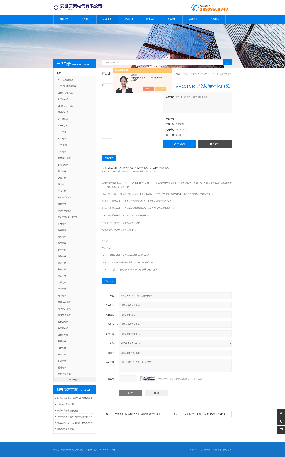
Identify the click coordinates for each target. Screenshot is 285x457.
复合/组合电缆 (64, 210)
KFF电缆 (62, 132)
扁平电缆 (62, 295)
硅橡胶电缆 (63, 335)
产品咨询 (179, 144)
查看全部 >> (74, 379)
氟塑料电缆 (63, 99)
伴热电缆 (62, 263)
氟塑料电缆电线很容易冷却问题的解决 (74, 398)
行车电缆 (62, 171)
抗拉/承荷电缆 (64, 197)
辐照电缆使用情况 (65, 429)
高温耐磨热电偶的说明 (67, 410)
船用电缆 (62, 341)
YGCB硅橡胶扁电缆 (67, 86)
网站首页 (64, 19)
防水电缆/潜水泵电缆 (67, 217)
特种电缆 (62, 367)
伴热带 (61, 184)
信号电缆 (62, 223)
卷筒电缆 (62, 276)
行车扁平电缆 (64, 158)
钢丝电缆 (62, 250)
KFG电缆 (62, 138)
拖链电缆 (62, 204)
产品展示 (107, 19)
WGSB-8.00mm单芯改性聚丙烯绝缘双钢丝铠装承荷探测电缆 (137, 415)
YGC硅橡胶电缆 (65, 79)
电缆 (59, 73)
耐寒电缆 (62, 354)
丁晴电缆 (62, 151)
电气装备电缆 (64, 315)
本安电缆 (62, 191)
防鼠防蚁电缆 (64, 374)
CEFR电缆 (63, 119)
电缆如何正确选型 (65, 404)
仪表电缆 (62, 243)
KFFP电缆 (63, 125)
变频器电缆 (63, 322)
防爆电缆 (62, 282)
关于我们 (86, 19)
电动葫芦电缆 (64, 308)
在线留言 (193, 19)
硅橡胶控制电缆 (65, 93)
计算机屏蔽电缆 (65, 106)
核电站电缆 (63, 165)
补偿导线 (62, 348)
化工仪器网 (205, 449)
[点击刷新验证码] (147, 378)
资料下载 (172, 19)
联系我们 (215, 19)
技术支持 (150, 19)
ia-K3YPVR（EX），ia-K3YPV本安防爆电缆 (205, 414)
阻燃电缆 (62, 236)
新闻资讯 (129, 19)
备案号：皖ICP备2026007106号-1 (101, 449)
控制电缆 (62, 256)
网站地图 (227, 449)
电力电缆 (62, 289)
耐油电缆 (62, 361)
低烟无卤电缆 (64, 302)
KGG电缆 (62, 145)
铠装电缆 (62, 178)
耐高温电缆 (63, 328)
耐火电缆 (62, 269)
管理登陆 (217, 449)
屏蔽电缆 (62, 230)
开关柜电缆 (63, 112)
